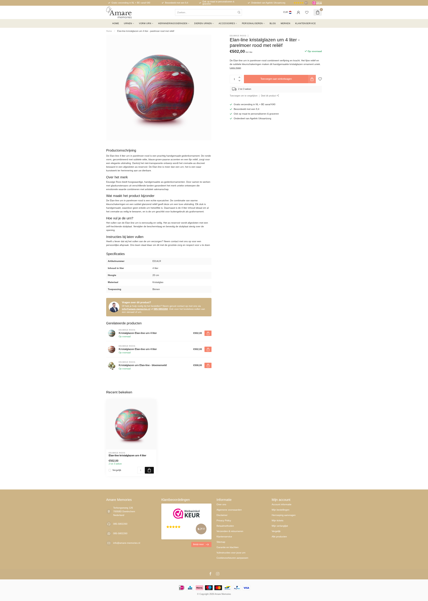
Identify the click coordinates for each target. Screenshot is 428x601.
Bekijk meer (198, 544)
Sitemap (221, 542)
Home (115, 23)
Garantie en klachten (228, 547)
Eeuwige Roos (238, 36)
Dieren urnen (203, 23)
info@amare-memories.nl (136, 309)
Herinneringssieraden (172, 23)
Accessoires (227, 23)
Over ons (221, 504)
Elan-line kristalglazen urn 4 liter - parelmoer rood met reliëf (145, 31)
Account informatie (281, 504)
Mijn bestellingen (280, 509)
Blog (273, 23)
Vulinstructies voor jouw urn (231, 552)
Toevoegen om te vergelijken (243, 96)
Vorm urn (145, 23)
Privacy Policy (224, 520)
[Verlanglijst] (306, 12)
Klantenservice (305, 23)
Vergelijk (116, 470)
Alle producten (279, 536)
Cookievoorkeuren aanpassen (232, 557)
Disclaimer (222, 515)
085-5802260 (161, 309)
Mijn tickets (277, 520)
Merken (285, 23)
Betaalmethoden (225, 525)
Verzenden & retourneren (230, 531)
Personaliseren (252, 23)
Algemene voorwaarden (229, 509)
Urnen (128, 23)
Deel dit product (269, 96)
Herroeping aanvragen (284, 515)
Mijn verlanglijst (280, 525)
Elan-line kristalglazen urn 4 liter (127, 455)
